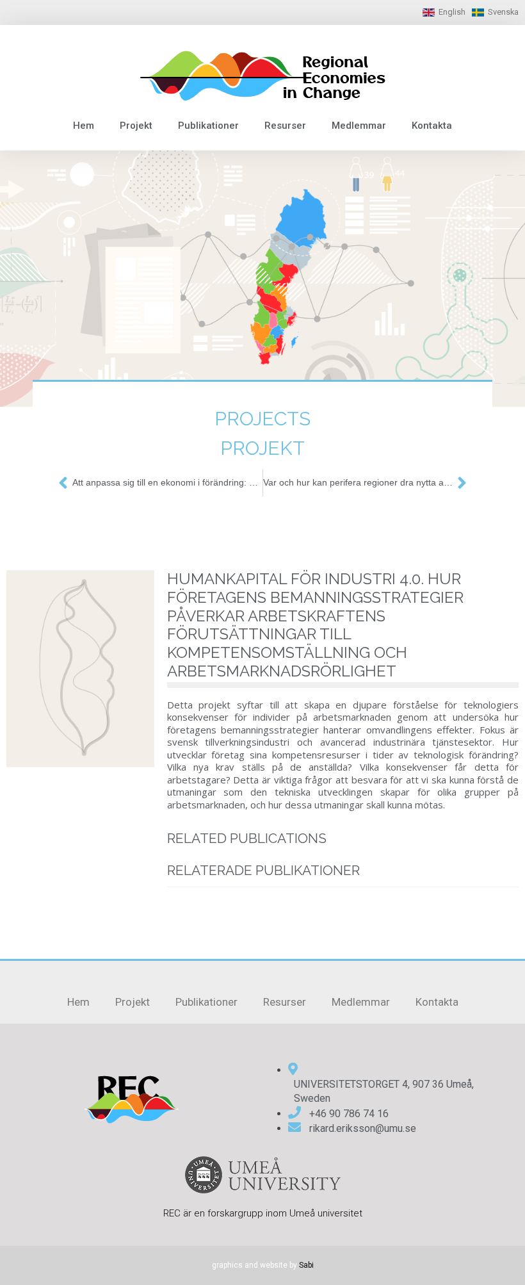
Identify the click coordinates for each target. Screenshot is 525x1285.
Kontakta (432, 125)
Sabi (306, 1265)
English (452, 12)
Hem (83, 125)
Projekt (136, 125)
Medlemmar (359, 125)
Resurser (285, 125)
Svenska (503, 12)
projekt (262, 448)
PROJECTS (262, 418)
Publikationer (208, 125)
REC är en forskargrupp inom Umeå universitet (262, 1213)
